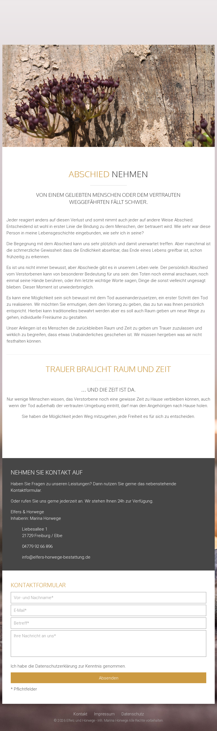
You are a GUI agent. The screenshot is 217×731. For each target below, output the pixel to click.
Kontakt (80, 714)
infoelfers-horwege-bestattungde (56, 557)
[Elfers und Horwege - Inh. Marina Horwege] (108, 25)
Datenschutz (132, 714)
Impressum (104, 714)
